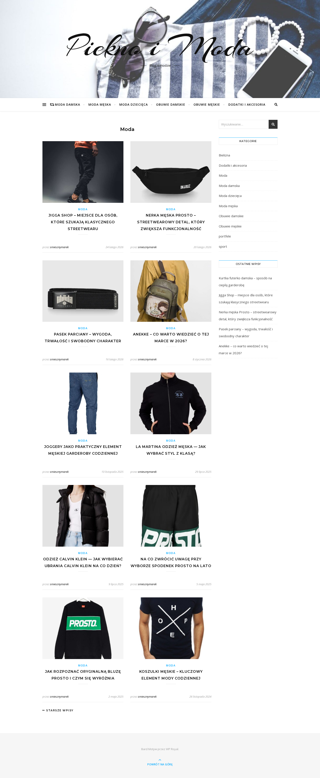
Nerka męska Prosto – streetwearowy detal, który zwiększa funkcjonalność (171, 222)
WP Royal (172, 749)
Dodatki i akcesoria (246, 104)
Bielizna (224, 155)
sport (223, 246)
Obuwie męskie (207, 104)
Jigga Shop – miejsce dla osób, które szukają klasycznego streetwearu (83, 222)
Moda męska (99, 104)
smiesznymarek (59, 247)
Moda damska (67, 104)
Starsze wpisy (59, 710)
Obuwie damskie (170, 104)
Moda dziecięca (133, 104)
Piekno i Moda (160, 46)
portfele (225, 236)
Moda (83, 209)
